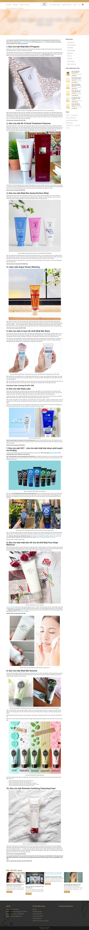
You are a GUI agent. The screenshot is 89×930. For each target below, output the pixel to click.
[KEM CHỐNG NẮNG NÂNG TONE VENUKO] (68, 86)
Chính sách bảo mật (37, 918)
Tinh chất (69, 55)
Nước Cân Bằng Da (71, 45)
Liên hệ (75, 4)
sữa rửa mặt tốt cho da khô (22, 611)
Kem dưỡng (69, 58)
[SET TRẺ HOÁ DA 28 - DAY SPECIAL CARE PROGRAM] (68, 99)
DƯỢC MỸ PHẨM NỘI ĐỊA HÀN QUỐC (44, 1)
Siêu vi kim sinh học (71, 64)
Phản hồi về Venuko (24, 4)
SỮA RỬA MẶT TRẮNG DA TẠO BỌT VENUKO (76, 78)
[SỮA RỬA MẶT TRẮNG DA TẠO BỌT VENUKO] (68, 80)
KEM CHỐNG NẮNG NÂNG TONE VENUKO (76, 85)
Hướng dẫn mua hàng (37, 911)
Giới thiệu (34, 909)
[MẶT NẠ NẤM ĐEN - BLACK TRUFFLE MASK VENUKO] (68, 73)
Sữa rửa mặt (70, 47)
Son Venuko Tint (70, 42)
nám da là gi (77, 125)
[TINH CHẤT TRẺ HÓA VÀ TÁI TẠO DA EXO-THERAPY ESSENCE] (68, 93)
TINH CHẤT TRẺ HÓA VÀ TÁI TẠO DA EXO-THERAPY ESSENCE (76, 91)
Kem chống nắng (71, 50)
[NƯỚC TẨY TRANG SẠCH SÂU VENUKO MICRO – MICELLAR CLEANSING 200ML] (68, 106)
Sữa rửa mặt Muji (10, 607)
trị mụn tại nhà (74, 115)
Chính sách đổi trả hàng (38, 916)
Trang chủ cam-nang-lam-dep (11, 8)
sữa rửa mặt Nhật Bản (25, 42)
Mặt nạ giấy (70, 53)
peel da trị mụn (69, 122)
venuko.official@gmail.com (16, 916)
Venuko (44, 42)
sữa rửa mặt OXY (54, 452)
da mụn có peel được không (72, 120)
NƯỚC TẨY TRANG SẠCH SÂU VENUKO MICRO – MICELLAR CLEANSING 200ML (76, 104)
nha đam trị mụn (69, 125)
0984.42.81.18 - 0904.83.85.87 (17, 913)
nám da (67, 127)
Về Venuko (8, 4)
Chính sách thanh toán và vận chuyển (41, 920)
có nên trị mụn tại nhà (70, 117)
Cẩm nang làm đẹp (66, 4)
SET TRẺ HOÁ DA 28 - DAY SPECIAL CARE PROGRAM (76, 98)
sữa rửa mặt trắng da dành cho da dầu (45, 537)
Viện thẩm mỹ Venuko (55, 4)
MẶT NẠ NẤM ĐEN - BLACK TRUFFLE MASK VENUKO (76, 72)
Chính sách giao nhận (37, 913)
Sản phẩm (15, 4)
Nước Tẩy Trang (70, 61)
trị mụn (67, 115)
